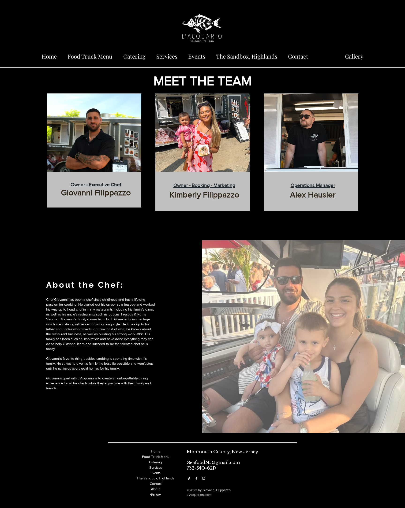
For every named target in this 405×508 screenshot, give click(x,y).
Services (155, 467)
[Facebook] (196, 478)
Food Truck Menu (155, 457)
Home (155, 451)
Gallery (155, 494)
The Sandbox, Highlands (155, 478)
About (155, 489)
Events (155, 473)
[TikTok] (189, 478)
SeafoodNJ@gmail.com (213, 461)
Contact (155, 484)
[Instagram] (203, 478)
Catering (155, 462)
